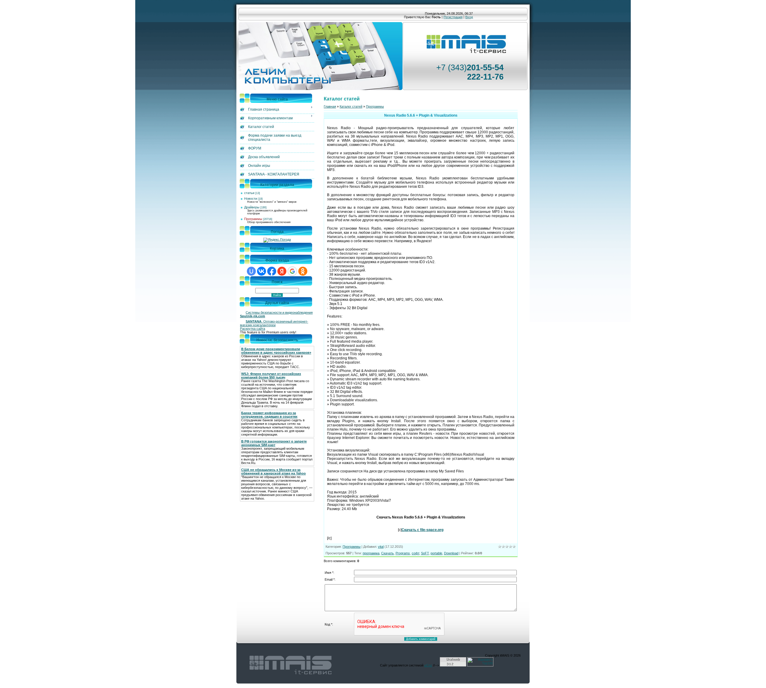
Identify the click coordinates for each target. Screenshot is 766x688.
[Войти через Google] (292, 271)
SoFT (425, 553)
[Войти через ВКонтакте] (261, 271)
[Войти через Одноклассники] (302, 271)
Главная (330, 106)
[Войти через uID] (251, 271)
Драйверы (251, 207)
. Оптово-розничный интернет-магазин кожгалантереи (274, 323)
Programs (403, 553)
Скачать (387, 553)
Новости (250, 198)
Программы (253, 219)
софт (415, 553)
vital (381, 546)
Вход (469, 17)
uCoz (428, 665)
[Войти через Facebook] (271, 271)
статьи (249, 193)
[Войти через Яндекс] (281, 271)
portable (436, 553)
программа (371, 553)
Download (451, 553)
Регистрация (453, 17)
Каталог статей (351, 106)
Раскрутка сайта (252, 328)
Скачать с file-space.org (422, 530)
